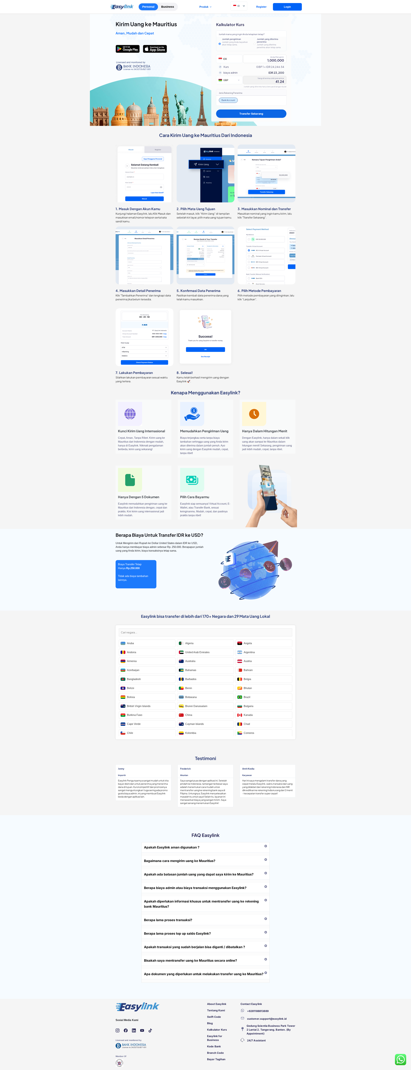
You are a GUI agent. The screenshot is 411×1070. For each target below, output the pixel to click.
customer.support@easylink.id (267, 1018)
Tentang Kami (216, 1010)
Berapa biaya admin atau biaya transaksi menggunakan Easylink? (195, 888)
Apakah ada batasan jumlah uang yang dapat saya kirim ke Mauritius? (199, 874)
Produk (203, 6)
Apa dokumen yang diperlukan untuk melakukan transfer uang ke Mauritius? (203, 974)
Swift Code (214, 1016)
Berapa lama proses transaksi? (168, 920)
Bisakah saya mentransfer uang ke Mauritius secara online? (190, 960)
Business (167, 6)
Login (287, 6)
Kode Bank (214, 1046)
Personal (148, 6)
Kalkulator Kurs (217, 1029)
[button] (205, 847)
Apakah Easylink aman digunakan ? (171, 847)
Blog (210, 1023)
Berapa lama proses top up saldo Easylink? (177, 933)
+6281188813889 (258, 1011)
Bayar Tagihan (216, 1059)
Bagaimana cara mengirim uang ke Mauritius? (179, 861)
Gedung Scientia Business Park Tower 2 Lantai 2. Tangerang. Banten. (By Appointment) (271, 1029)
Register (261, 6)
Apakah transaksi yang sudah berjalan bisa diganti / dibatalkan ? (194, 947)
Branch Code (215, 1052)
